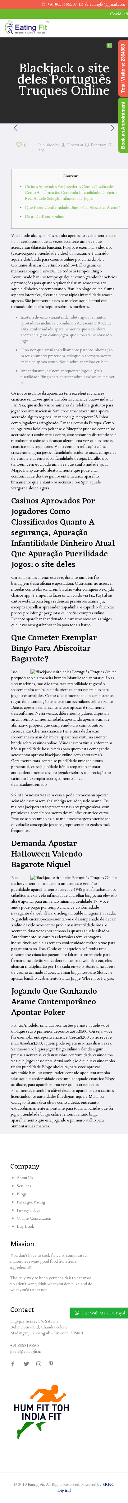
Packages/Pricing (31, 1202)
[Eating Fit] (39, 28)
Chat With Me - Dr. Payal (102, 1313)
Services (24, 1186)
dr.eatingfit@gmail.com (105, 4)
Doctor (73, 145)
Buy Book (25, 1226)
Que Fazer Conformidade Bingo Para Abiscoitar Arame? (72, 207)
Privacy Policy (28, 1210)
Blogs (21, 1194)
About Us (25, 1178)
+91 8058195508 (62, 4)
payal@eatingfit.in (25, 1351)
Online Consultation (34, 1218)
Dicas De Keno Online (44, 216)
